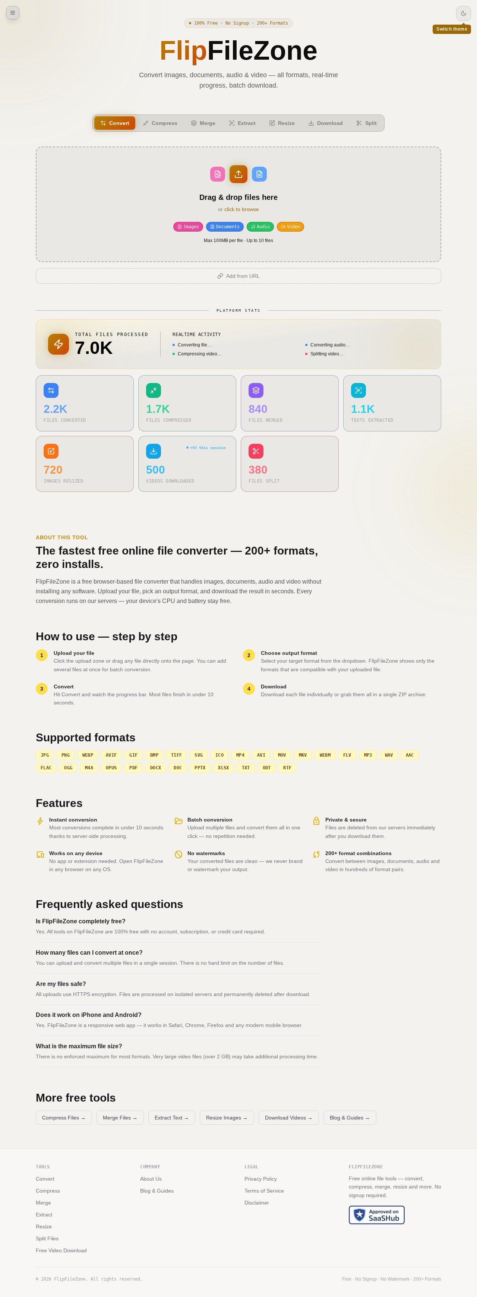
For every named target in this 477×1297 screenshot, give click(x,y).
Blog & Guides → (350, 1118)
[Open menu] (12, 12)
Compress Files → (64, 1118)
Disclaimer (256, 1203)
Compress (48, 1191)
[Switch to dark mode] (463, 13)
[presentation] (238, 204)
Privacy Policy (260, 1179)
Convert (45, 1179)
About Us (151, 1179)
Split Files (47, 1238)
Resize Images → (227, 1118)
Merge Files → (120, 1118)
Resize (44, 1227)
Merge (43, 1203)
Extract (44, 1215)
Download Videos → (289, 1118)
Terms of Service (264, 1191)
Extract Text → (172, 1118)
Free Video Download (61, 1250)
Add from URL (243, 276)
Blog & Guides (157, 1191)
